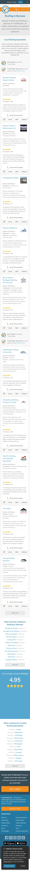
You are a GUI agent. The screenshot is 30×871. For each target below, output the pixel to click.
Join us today (14, 789)
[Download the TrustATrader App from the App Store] (21, 843)
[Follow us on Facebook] (6, 837)
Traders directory (21, 823)
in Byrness (15, 628)
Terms (17, 828)
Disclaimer (19, 825)
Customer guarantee (22, 831)
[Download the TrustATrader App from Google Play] (9, 843)
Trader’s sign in (24, 5)
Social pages (5, 831)
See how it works (15, 809)
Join (20, 2)
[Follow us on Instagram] (15, 837)
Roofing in (15, 729)
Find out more (20, 71)
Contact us (4, 825)
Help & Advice (5, 823)
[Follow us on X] (11, 837)
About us (4, 817)
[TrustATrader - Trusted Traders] (5, 8)
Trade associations (21, 817)
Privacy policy (20, 820)
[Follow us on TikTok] (23, 837)
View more (15, 613)
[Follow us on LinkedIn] (19, 837)
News (3, 828)
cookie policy (7, 862)
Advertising (4, 820)
